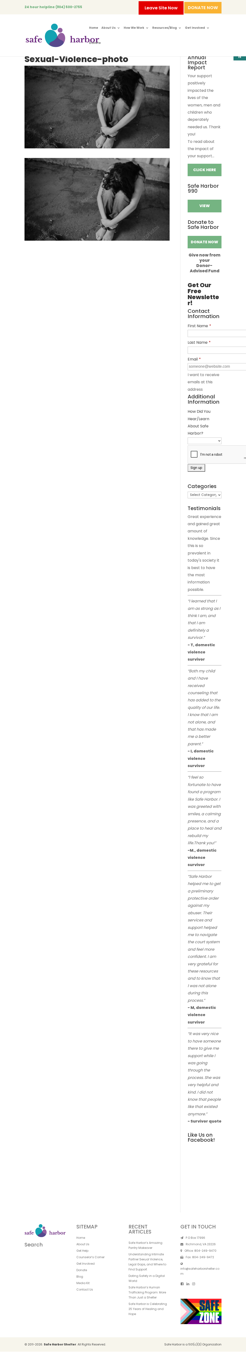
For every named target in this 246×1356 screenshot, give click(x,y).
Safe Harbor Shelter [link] (60, 1344)
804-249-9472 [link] (203, 1257)
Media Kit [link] (83, 1283)
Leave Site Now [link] (161, 8)
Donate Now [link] (204, 242)
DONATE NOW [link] (203, 8)
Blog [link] (79, 1277)
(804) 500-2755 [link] (68, 7)
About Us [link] (108, 28)
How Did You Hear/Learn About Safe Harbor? (199, 422)
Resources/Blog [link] (164, 28)
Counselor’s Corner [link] (90, 1257)
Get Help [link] (82, 1251)
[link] (62, 35)
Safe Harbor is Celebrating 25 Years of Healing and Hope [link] (148, 1309)
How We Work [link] (134, 28)
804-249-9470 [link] (205, 1251)
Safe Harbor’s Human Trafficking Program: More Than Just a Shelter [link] (147, 1292)
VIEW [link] (204, 206)
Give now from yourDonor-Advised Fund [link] (204, 263)
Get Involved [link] (195, 28)
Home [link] (93, 28)
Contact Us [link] (84, 1289)
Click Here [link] (204, 170)
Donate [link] (95, 43)
